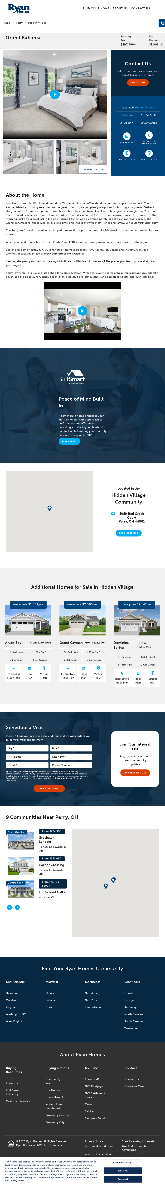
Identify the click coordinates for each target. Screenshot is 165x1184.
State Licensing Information (139, 1141)
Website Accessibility (98, 1154)
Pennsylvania (93, 1007)
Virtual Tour (127, 160)
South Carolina (133, 1021)
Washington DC (16, 1014)
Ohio (7, 22)
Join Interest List (135, 773)
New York (91, 1000)
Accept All (123, 1179)
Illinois (49, 993)
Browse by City (54, 1122)
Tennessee (131, 1028)
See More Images (92, 169)
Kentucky (130, 1007)
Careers (90, 1104)
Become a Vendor (96, 1118)
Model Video (149, 160)
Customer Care (134, 1086)
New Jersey (92, 993)
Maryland (12, 1000)
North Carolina (133, 1014)
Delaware (12, 993)
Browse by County (57, 1115)
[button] (113, 880)
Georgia (129, 1000)
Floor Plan (127, 142)
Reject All (123, 1171)
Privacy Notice (62, 778)
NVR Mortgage (94, 1086)
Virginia (10, 1007)
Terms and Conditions (99, 1146)
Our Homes (52, 1090)
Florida (128, 993)
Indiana (50, 1000)
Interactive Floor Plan (149, 142)
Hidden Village (37, 22)
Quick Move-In (55, 1097)
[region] (82, 1170)
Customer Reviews (18, 1101)
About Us (120, 8)
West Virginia (14, 1021)
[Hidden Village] (28, 158)
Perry (19, 22)
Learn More (69, 441)
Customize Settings (122, 1162)
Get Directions (128, 533)
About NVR (92, 1079)
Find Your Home (96, 8)
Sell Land (90, 1111)
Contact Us (140, 8)
